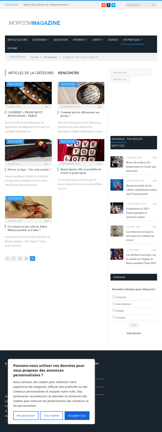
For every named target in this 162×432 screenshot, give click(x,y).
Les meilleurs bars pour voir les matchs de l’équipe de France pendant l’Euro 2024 (141, 259)
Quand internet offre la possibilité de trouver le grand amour (80, 171)
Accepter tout (77, 415)
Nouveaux (118, 139)
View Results (133, 333)
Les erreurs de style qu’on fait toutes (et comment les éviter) (140, 236)
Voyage (12, 48)
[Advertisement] (133, 109)
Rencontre (15, 84)
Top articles (134, 139)
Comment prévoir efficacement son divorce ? (79, 114)
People (120, 310)
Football (120, 317)
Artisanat (121, 297)
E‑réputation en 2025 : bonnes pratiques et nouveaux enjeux (138, 213)
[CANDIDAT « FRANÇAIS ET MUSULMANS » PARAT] (28, 94)
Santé (96, 39)
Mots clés (118, 145)
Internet (79, 39)
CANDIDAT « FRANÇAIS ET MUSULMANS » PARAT (25, 114)
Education (61, 39)
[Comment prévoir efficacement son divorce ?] (81, 94)
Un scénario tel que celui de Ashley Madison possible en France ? (27, 228)
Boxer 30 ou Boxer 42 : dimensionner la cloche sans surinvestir (47, 4)
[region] (51, 391)
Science (113, 39)
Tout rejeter (51, 415)
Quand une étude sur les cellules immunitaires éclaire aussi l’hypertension (141, 189)
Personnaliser (26, 415)
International (123, 304)
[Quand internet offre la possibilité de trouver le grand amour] (81, 151)
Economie (39, 39)
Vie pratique (131, 39)
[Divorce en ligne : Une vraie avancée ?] (28, 151)
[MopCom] (34, 22)
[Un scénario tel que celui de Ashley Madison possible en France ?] (28, 208)
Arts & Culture (17, 39)
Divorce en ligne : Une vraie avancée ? (29, 169)
